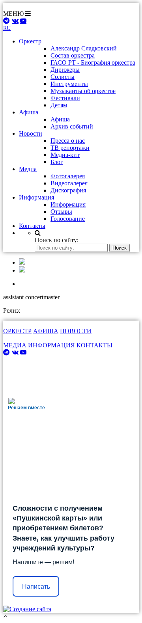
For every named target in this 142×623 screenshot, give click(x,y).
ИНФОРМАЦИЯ (51, 345)
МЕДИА (14, 345)
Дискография (68, 190)
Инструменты (69, 83)
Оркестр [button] (30, 41)
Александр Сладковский (83, 48)
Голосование (67, 218)
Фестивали (65, 98)
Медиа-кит (65, 154)
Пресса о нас (67, 140)
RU (7, 28)
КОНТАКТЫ (94, 345)
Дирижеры (65, 69)
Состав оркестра (72, 55)
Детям (58, 105)
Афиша (60, 119)
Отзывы (61, 211)
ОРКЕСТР (17, 331)
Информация (68, 204)
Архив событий (71, 126)
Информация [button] (36, 197)
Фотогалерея (67, 176)
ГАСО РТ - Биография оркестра (92, 62)
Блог (56, 162)
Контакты (32, 225)
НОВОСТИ (76, 331)
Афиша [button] (28, 112)
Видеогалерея (69, 183)
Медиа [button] (28, 169)
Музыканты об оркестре (83, 91)
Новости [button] (30, 133)
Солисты (62, 76)
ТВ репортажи (70, 147)
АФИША (45, 331)
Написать (36, 586)
